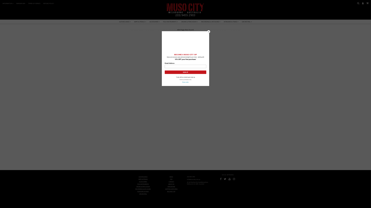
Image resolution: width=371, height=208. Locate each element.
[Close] (208, 31)
